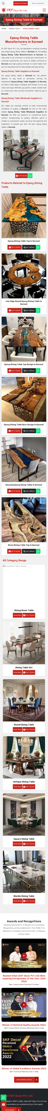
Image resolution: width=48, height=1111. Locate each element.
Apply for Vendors (20, 3)
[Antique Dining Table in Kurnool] (24, 757)
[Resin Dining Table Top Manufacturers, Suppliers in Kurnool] (24, 519)
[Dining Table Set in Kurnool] (24, 643)
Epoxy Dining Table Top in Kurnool (24, 241)
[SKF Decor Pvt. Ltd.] (14, 10)
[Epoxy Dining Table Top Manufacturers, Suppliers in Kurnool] (24, 215)
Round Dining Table (24, 724)
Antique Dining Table (24, 781)
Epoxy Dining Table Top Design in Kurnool (23, 364)
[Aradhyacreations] (3, 3)
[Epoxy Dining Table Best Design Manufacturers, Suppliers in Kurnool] (24, 399)
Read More (17, 615)
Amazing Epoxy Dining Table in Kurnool (23, 484)
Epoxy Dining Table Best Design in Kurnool (24, 424)
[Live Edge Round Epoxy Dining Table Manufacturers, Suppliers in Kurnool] (24, 276)
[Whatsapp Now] (30, 175)
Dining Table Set (24, 667)
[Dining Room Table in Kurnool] (24, 586)
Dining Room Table (24, 610)
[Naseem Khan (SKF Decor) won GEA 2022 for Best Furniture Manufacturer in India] (24, 1048)
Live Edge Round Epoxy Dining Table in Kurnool (24, 302)
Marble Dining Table (24, 896)
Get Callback (30, 247)
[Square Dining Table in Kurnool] (24, 814)
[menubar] (44, 10)
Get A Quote (15, 247)
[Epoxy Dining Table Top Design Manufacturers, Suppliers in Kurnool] (24, 339)
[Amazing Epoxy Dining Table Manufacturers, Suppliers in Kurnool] (24, 459)
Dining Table (14, 28)
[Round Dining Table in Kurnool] (24, 700)
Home (3, 28)
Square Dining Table (24, 839)
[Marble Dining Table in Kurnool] (24, 872)
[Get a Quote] (3, 1104)
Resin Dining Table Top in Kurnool (23, 545)
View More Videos (24, 1079)
